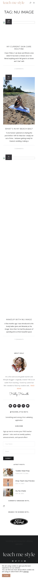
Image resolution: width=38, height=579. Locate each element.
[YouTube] (27, 406)
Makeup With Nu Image (19, 319)
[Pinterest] (19, 406)
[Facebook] (10, 406)
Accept (6, 575)
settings (26, 572)
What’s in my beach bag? (19, 129)
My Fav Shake (20, 491)
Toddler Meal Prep (22, 471)
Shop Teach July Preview (25, 481)
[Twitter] (14, 406)
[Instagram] (23, 406)
